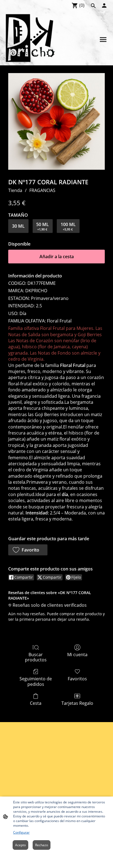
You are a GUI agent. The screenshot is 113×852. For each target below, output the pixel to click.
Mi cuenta (77, 654)
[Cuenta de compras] (104, 5)
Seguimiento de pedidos (35, 681)
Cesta (35, 703)
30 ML (18, 226)
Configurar (21, 832)
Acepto (20, 845)
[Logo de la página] (30, 38)
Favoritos (77, 678)
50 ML (42, 226)
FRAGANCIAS (42, 190)
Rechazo (41, 845)
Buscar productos (36, 656)
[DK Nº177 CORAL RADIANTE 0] (56, 121)
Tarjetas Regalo (77, 703)
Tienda (15, 190)
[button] (27, 549)
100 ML (68, 226)
